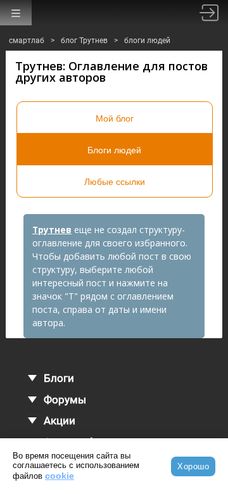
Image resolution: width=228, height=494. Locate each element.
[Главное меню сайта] (16, 13)
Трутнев (52, 230)
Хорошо (193, 466)
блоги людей (147, 40)
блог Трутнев (84, 40)
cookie (59, 476)
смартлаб (26, 40)
